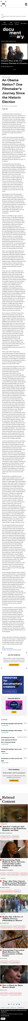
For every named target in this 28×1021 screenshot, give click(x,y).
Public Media (24, 873)
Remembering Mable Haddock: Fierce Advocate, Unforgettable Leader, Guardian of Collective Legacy (13, 863)
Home (2, 14)
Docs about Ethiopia (14, 962)
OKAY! (3, 1018)
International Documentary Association (3, 3)
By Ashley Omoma (5, 887)
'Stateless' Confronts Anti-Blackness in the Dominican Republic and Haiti (14, 828)
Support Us (21, 1007)
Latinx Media (15, 836)
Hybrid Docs (17, 891)
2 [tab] (15, 69)
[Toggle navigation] (26, 3)
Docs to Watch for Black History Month (12, 986)
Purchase (24, 23)
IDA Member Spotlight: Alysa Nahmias (12, 723)
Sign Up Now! (14, 665)
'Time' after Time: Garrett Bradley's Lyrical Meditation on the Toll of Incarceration (14, 883)
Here (14, 712)
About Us (13, 1007)
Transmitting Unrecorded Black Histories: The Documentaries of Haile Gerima (13, 953)
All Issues (11, 23)
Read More (5, 725)
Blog (7, 1007)
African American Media (7, 648)
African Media (4, 962)
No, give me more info (5, 1015)
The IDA (3, 1007)
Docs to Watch (4, 993)
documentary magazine (6, 926)
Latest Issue (17, 23)
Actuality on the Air (5, 836)
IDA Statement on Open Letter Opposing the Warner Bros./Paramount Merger (9, 740)
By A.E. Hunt (3, 958)
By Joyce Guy (3, 990)
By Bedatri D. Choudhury (6, 870)
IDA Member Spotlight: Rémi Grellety (11, 730)
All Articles (4, 23)
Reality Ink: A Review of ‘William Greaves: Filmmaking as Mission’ (12, 918)
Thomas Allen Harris (10, 106)
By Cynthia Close (4, 923)
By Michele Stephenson (6, 833)
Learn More (14, 780)
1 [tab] (13, 69)
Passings (3, 873)
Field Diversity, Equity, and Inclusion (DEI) (11, 649)
